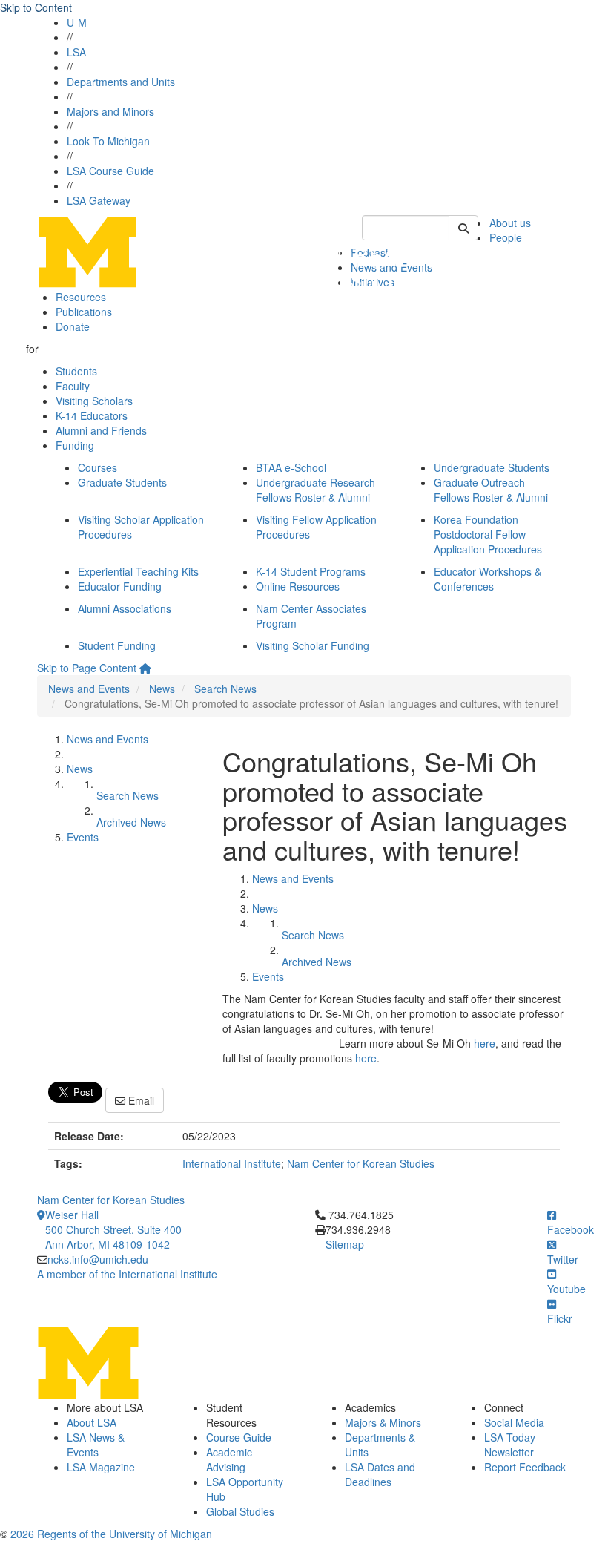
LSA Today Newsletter (509, 1444)
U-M (77, 22)
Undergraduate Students (491, 467)
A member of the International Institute (127, 1273)
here (484, 1043)
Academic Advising (229, 1459)
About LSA (91, 1422)
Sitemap (345, 1244)
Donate (73, 326)
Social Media (514, 1422)
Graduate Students (122, 482)
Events (83, 836)
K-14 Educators (92, 415)
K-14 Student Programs (311, 571)
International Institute (231, 1163)
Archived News (131, 822)
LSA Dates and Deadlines (380, 1474)
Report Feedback (525, 1466)
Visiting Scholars (94, 400)
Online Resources (298, 586)
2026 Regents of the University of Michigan (111, 1533)
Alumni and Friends (101, 430)
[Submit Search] (463, 227)
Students (76, 371)
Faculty (73, 385)
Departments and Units (121, 81)
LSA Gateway (98, 200)
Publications (84, 311)
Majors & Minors (383, 1422)
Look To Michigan (108, 141)
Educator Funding (120, 586)
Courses (97, 467)
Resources (81, 296)
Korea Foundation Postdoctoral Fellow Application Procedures (488, 534)
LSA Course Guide (110, 170)
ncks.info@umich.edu (97, 1259)
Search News (225, 688)
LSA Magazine (101, 1466)
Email (139, 1100)
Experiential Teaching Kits (138, 571)
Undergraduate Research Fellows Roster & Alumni (315, 490)
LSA (76, 52)
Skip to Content (36, 7)
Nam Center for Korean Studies (360, 1163)
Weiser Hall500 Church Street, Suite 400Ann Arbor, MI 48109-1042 (113, 1229)
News (162, 688)
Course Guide (238, 1437)
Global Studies (240, 1511)
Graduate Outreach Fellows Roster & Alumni (491, 490)
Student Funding (117, 645)
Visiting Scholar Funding (312, 645)
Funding (75, 445)
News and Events (89, 688)
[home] (145, 667)
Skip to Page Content (86, 667)
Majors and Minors (110, 111)
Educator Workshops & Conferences (487, 579)
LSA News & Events (96, 1444)
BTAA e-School (291, 467)
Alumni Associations (124, 608)
